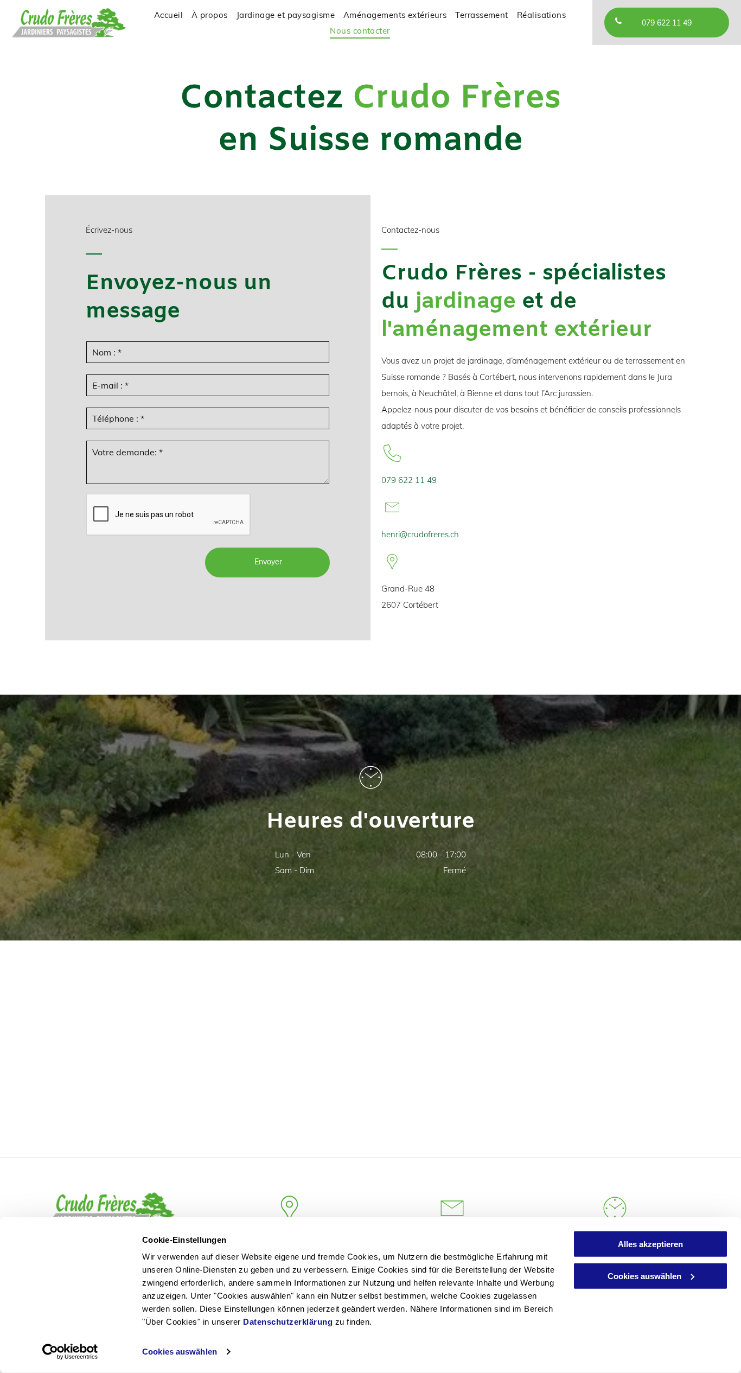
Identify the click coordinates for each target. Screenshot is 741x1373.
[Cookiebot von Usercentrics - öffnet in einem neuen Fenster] (70, 1352)
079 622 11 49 (409, 480)
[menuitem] (168, 15)
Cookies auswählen (179, 1351)
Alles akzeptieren (650, 1244)
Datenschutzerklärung (288, 1321)
